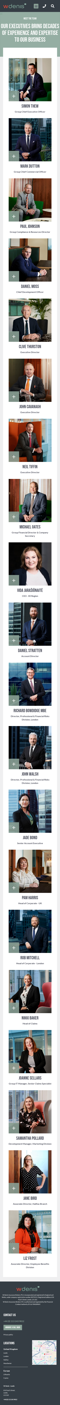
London (6, 1356)
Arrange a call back (12, 1327)
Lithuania (6, 1374)
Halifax (6, 1360)
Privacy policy (8, 1335)
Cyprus (5, 1378)
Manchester (7, 1363)
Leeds (5, 1353)
